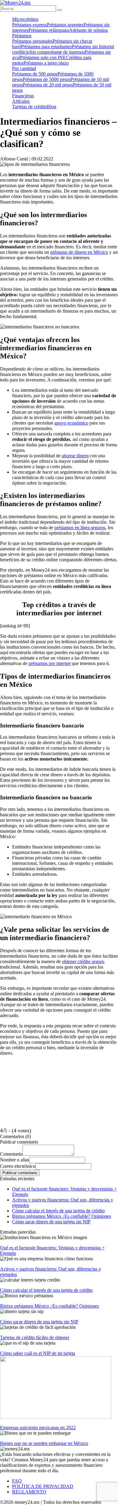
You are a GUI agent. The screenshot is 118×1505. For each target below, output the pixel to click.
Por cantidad (24, 68)
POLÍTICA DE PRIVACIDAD (42, 1486)
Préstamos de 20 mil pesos (48, 84)
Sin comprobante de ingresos (57, 52)
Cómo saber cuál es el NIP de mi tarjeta (37, 1353)
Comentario (11, 1154)
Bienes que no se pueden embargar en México (44, 1443)
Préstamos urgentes (65, 24)
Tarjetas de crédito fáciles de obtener (34, 1337)
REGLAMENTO (29, 1491)
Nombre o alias (14, 1159)
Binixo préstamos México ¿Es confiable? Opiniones (61, 1216)
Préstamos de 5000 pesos (46, 79)
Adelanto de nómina (88, 30)
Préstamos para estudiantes (46, 46)
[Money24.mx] (15, 2)
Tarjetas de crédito (29, 106)
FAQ (17, 1480)
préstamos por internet (49, 663)
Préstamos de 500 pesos (34, 73)
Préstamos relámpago (48, 30)
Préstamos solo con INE (43, 57)
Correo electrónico (17, 1166)
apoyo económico (71, 422)
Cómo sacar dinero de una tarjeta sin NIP (51, 1221)
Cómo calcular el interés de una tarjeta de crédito (58, 1210)
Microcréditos (25, 19)
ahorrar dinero (75, 455)
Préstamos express (29, 24)
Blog (51, 106)
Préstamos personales (32, 41)
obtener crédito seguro (83, 961)
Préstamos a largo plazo (46, 63)
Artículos (21, 101)
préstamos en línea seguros (79, 527)
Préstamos (21, 35)
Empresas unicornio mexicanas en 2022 (38, 1427)
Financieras (23, 95)
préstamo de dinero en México (79, 252)
